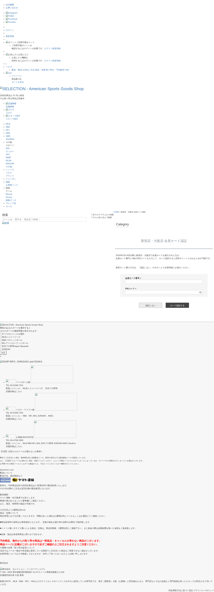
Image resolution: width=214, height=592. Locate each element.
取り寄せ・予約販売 (55, 70)
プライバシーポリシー (204, 590)
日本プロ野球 (15, 346)
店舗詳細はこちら (14, 391)
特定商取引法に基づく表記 (181, 590)
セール (9, 206)
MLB (8, 124)
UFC (8, 154)
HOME (116, 212)
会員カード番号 (133, 278)
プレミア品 (11, 203)
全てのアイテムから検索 (103, 215)
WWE (8, 157)
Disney (9, 197)
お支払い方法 (28, 70)
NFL (8, 130)
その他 (9, 166)
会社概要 (10, 4)
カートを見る (18, 82)
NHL (8, 148)
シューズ (10, 169)
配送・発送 (17, 70)
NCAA (8, 160)
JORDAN (6, 349)
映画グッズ (11, 200)
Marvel (9, 194)
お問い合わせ (12, 8)
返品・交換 (40, 70)
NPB (8, 133)
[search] (5, 223)
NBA (8, 127)
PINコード (131, 288)
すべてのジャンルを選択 (13, 334)
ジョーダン (11, 179)
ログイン (10, 30)
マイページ (17, 76)
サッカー (10, 151)
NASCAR (10, 163)
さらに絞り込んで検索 (102, 217)
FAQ (67, 70)
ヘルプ (9, 67)
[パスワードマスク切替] (200, 292)
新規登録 (10, 36)
